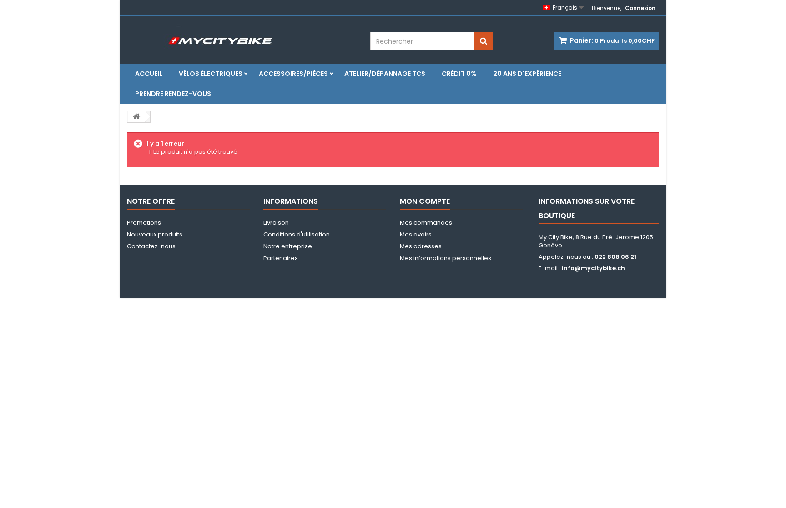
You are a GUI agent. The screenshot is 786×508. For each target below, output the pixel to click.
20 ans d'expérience (527, 73)
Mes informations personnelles (445, 258)
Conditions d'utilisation (296, 234)
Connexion (640, 8)
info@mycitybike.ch (593, 268)
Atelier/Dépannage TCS (384, 73)
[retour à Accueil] (136, 116)
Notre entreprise (287, 246)
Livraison (276, 222)
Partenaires (280, 258)
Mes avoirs (416, 234)
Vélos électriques (210, 73)
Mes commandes (426, 222)
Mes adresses (421, 246)
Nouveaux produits (154, 234)
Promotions (144, 222)
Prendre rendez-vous (173, 93)
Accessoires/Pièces (293, 73)
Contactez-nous (151, 246)
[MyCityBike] (256, 36)
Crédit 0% (459, 73)
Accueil (148, 73)
